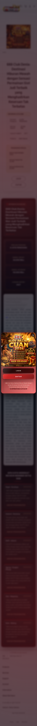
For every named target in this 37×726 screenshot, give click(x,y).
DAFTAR (18, 376)
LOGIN (18, 370)
